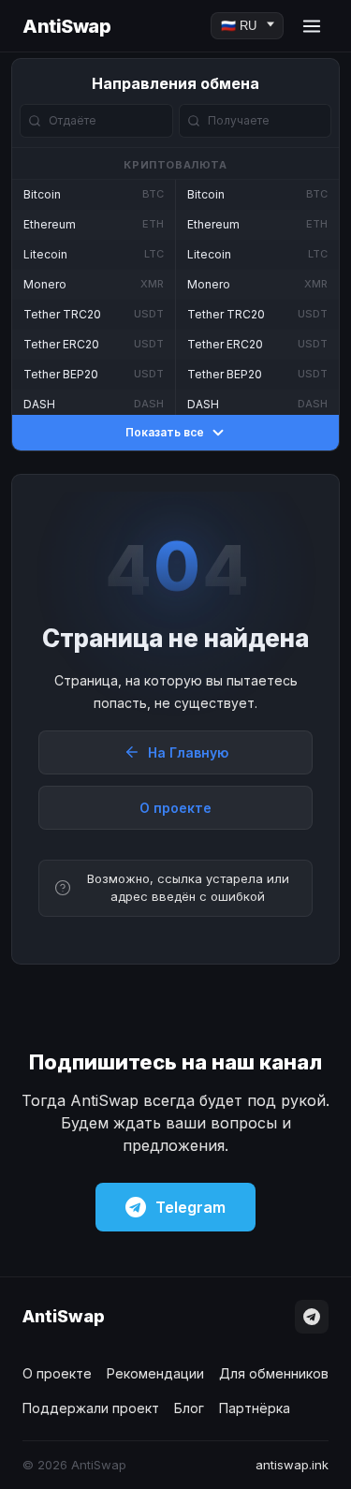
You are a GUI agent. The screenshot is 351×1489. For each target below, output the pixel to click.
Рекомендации (155, 1373)
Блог (189, 1408)
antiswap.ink (292, 1464)
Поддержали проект (90, 1408)
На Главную (188, 752)
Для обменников (274, 1373)
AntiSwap (66, 26)
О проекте (175, 808)
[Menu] (312, 26)
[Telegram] (312, 1317)
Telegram (190, 1207)
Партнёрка (254, 1408)
